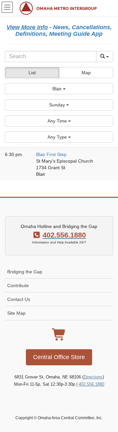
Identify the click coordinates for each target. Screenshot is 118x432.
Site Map (16, 313)
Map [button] (86, 72)
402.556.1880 (91, 384)
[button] (59, 88)
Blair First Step (51, 154)
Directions (93, 377)
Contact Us (18, 299)
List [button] (32, 72)
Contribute (18, 285)
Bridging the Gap (24, 271)
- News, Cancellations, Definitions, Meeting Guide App (59, 30)
